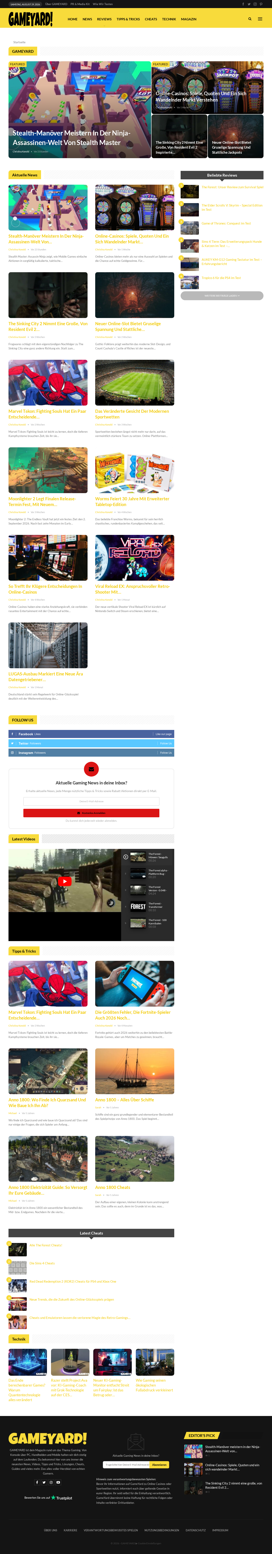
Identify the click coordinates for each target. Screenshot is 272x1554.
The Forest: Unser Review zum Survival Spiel (233, 187)
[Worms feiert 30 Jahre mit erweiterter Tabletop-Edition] (134, 470)
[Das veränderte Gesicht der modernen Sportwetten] (134, 383)
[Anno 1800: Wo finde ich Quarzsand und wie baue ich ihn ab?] (48, 1071)
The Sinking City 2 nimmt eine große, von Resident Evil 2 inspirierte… (179, 147)
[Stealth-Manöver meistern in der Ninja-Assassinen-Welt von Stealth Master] (80, 109)
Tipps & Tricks (128, 19)
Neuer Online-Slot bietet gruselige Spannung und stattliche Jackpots (231, 147)
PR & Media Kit (80, 4)
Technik (169, 19)
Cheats (151, 19)
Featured (17, 64)
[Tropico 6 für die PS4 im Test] (190, 282)
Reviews (104, 19)
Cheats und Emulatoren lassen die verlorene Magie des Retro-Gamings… (80, 1318)
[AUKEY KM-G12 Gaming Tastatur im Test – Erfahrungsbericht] (190, 264)
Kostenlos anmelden (93, 813)
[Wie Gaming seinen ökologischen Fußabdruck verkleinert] (155, 1362)
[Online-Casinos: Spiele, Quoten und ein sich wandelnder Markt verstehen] (207, 87)
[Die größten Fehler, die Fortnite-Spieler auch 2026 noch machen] (134, 984)
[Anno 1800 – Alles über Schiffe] (134, 1071)
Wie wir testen (103, 4)
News (87, 19)
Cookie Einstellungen (149, 1543)
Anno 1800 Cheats (112, 1187)
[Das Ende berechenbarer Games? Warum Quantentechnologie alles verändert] (27, 1362)
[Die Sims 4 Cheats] (17, 1268)
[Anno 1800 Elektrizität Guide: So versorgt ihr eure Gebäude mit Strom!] (48, 1159)
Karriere (70, 1530)
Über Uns (50, 1530)
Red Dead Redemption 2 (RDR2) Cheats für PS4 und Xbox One (73, 1281)
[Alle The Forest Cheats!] (17, 1250)
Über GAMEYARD (56, 4)
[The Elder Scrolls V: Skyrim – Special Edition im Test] (190, 210)
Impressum (220, 1530)
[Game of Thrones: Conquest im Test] (190, 228)
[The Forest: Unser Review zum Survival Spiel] (190, 191)
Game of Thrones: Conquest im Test (226, 223)
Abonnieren (159, 1464)
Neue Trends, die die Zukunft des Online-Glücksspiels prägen (72, 1299)
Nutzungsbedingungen (161, 1530)
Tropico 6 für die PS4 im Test (221, 278)
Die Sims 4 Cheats (42, 1263)
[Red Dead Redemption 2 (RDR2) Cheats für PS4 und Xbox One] (17, 1286)
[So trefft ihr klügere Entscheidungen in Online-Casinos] (48, 558)
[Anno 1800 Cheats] (134, 1159)
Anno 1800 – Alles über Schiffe (124, 1099)
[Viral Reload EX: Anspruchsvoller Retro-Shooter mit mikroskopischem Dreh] (134, 558)
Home (73, 19)
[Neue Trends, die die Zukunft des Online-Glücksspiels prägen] (17, 1304)
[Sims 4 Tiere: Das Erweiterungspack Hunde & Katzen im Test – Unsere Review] (190, 246)
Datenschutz (196, 1530)
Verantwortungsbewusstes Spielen (111, 1530)
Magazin (188, 19)
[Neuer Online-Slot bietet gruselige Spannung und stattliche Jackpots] (235, 136)
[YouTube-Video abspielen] (64, 881)
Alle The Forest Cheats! (46, 1245)
